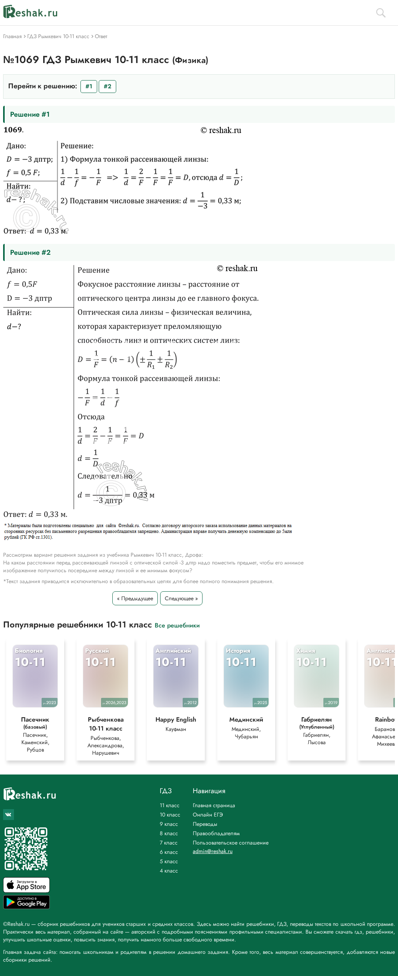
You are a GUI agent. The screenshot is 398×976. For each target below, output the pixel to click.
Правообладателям (216, 833)
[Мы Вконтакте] (8, 814)
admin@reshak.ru (212, 851)
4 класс (169, 870)
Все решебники (177, 625)
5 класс (169, 861)
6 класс (169, 852)
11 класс (170, 805)
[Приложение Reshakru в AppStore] (26, 890)
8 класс (169, 833)
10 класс (170, 814)
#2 (107, 86)
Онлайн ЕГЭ (208, 814)
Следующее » (181, 598)
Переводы (205, 824)
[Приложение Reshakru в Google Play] (26, 906)
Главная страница (214, 805)
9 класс (169, 824)
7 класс (169, 842)
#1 (89, 86)
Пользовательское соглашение (231, 842)
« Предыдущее (135, 598)
